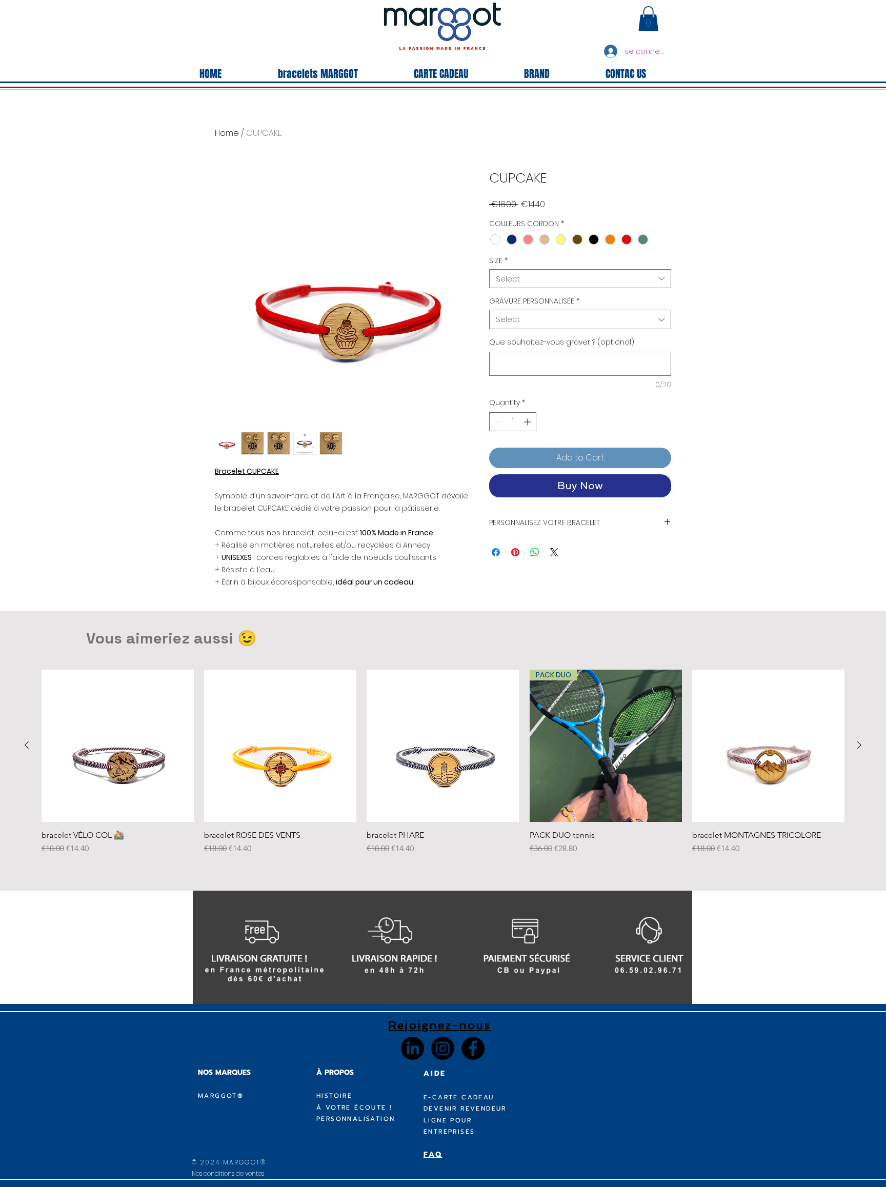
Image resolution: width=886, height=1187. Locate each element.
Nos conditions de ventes (228, 1173)
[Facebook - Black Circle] (473, 1048)
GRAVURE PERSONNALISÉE (534, 301)
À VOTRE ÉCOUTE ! (354, 1107)
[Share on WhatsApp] (535, 552)
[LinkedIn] (412, 1048)
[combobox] (580, 279)
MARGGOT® (221, 1095)
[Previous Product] (27, 745)
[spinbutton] (513, 422)
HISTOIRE (334, 1095)
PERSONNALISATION (355, 1118)
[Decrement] (497, 422)
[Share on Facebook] (496, 552)
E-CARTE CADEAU (459, 1097)
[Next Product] (859, 745)
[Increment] (528, 422)
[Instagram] (442, 1048)
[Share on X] (554, 552)
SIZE (498, 260)
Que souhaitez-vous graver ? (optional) (561, 342)
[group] (443, 767)
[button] (648, 18)
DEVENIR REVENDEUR (465, 1108)
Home (227, 133)
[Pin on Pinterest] (515, 552)
